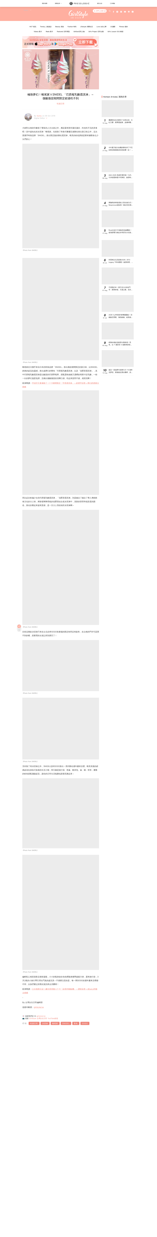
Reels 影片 (49, 31)
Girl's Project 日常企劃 (96, 31)
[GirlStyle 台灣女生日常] (78, 14)
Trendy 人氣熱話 (45, 26)
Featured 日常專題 (63, 31)
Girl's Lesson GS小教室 (115, 31)
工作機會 (112, 3)
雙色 (76, 1023)
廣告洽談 (99, 3)
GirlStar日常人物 (79, 31)
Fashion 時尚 (72, 26)
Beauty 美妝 (59, 26)
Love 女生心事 (101, 26)
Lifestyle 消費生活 (86, 26)
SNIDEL (66, 1023)
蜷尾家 (55, 1023)
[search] (110, 11)
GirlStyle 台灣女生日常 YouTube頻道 (43, 1018)
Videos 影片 (38, 31)
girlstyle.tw (41, 1016)
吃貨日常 (61, 104)
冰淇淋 (45, 1023)
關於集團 (44, 3)
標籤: (25, 1023)
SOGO (85, 1023)
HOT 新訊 (32, 26)
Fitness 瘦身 (123, 26)
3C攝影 (112, 26)
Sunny (39, 116)
